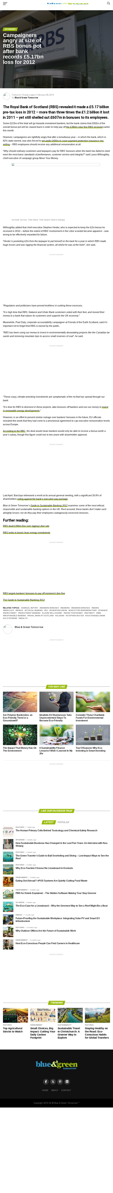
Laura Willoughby (52, 613)
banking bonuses (81, 608)
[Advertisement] (56, 276)
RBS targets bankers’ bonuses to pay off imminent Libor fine (34, 593)
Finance (103, 610)
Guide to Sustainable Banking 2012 (49, 505)
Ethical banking (34, 610)
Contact (66, 1090)
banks (96, 608)
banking (66, 608)
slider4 (60, 616)
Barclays (9, 610)
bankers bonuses (50, 608)
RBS (99, 613)
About (54, 1090)
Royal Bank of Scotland (41, 616)
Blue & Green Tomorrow (26, 97)
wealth (24, 618)
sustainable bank (95, 616)
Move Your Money (74, 613)
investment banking (29, 613)
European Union (58, 610)
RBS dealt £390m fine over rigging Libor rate (26, 526)
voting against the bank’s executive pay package (42, 499)
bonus (20, 610)
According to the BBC (14, 431)
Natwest (90, 613)
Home (45, 1090)
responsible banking (15, 616)
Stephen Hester (75, 616)
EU (46, 610)
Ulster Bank (10, 618)
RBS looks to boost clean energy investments (26, 532)
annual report (30, 608)
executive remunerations (83, 610)
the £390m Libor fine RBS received (84, 127)
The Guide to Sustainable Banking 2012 (24, 600)
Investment (10, 613)
